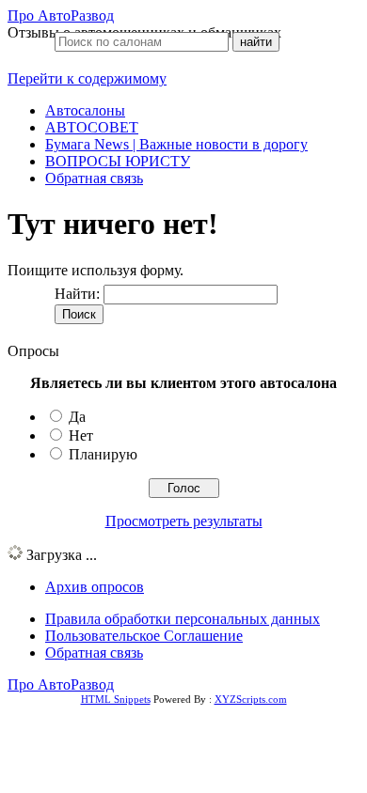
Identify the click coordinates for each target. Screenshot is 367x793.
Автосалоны (85, 110)
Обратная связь (94, 178)
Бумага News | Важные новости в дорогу (176, 144)
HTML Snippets (116, 699)
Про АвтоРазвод (61, 15)
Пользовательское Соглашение (144, 636)
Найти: (77, 294)
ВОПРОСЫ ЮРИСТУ (117, 161)
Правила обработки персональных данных (182, 619)
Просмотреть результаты (184, 521)
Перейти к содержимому (87, 78)
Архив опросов (94, 587)
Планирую (103, 454)
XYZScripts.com (251, 699)
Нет (81, 435)
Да (77, 417)
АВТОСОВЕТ (91, 127)
